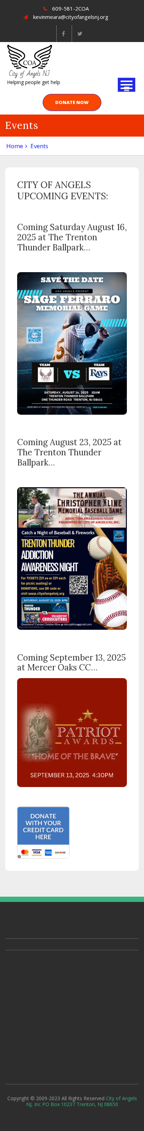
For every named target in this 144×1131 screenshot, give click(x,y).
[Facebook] (63, 33)
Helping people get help (33, 82)
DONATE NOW (72, 102)
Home (14, 146)
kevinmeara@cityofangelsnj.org (70, 16)
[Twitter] (80, 33)
